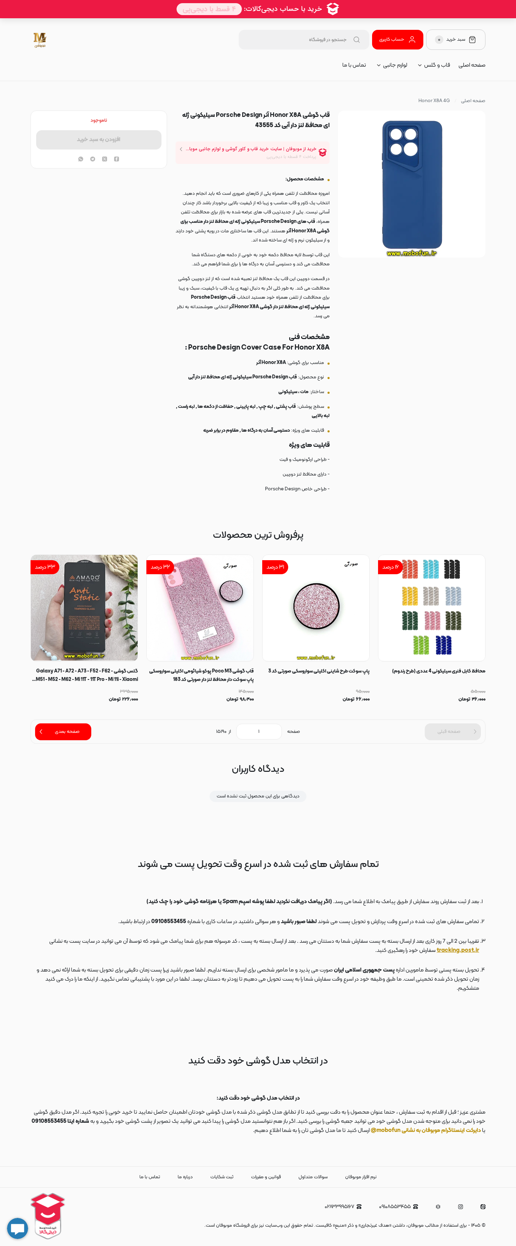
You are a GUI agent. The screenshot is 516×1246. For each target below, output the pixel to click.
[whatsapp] (80, 160)
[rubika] (438, 1206)
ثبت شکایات (221, 1177)
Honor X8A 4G (434, 101)
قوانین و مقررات (266, 1177)
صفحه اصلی (471, 65)
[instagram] (460, 1206)
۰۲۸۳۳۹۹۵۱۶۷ (339, 1206)
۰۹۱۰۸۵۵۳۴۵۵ (395, 1206)
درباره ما (185, 1177)
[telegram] (92, 160)
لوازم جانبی (395, 65)
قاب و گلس (437, 65)
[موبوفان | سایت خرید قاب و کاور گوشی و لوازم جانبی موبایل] (41, 39)
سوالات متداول (313, 1177)
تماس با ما (354, 65)
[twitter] (104, 160)
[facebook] (116, 160)
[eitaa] (483, 1206)
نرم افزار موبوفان (361, 1177)
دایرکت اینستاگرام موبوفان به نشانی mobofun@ (426, 1130)
